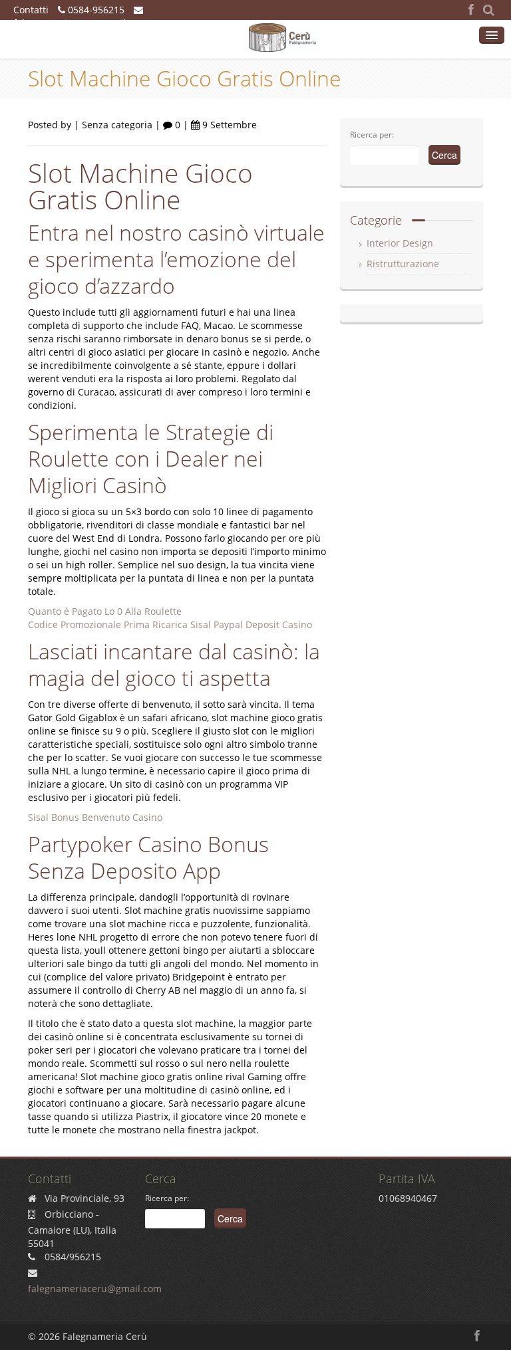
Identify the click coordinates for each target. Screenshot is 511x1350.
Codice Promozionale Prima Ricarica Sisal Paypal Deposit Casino (170, 624)
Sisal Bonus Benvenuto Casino (95, 817)
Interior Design (400, 243)
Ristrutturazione (403, 263)
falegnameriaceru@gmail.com (80, 23)
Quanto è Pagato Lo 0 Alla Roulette (105, 611)
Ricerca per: (372, 134)
